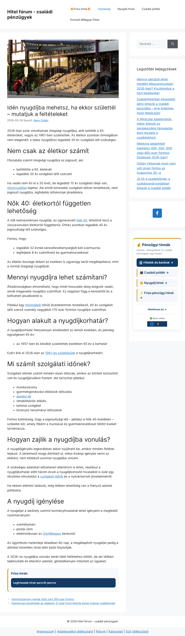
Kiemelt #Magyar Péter (85, 19)
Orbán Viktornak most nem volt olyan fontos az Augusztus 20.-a (156, 168)
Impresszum (45, 631)
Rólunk (101, 631)
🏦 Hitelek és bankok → (156, 262)
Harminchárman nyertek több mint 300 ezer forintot (42, 599)
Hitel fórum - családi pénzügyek (30, 14)
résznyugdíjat (17, 188)
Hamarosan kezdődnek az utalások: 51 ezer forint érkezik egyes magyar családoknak (63, 603)
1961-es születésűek (60, 353)
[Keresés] (172, 44)
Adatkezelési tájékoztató (75, 631)
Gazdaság (104, 9)
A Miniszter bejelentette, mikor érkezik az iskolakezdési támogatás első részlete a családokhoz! (155, 128)
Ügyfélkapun (52, 533)
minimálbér (33, 305)
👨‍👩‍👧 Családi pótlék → (154, 272)
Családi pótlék (151, 9)
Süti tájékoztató (137, 631)
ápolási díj (23, 396)
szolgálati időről (51, 476)
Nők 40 (81, 220)
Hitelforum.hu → (157, 309)
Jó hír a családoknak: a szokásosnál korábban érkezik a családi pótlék (154, 183)
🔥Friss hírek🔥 (80, 9)
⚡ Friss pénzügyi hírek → (157, 295)
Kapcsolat (116, 631)
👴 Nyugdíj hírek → (153, 283)
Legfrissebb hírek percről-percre (34, 582)
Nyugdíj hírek (126, 9)
